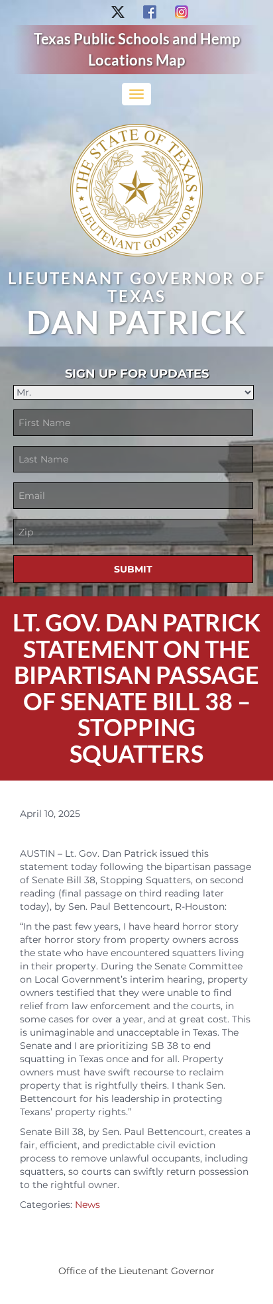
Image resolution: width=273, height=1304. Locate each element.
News (87, 1205)
